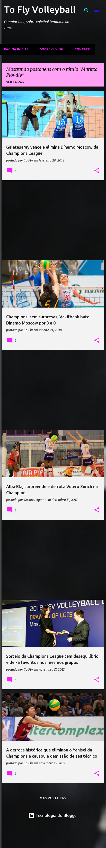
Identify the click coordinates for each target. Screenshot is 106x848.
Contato (83, 49)
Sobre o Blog (51, 49)
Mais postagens (53, 798)
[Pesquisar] (86, 10)
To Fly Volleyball (40, 9)
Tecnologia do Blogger (56, 815)
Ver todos (15, 81)
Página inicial (16, 49)
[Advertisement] (53, 220)
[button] (97, 170)
